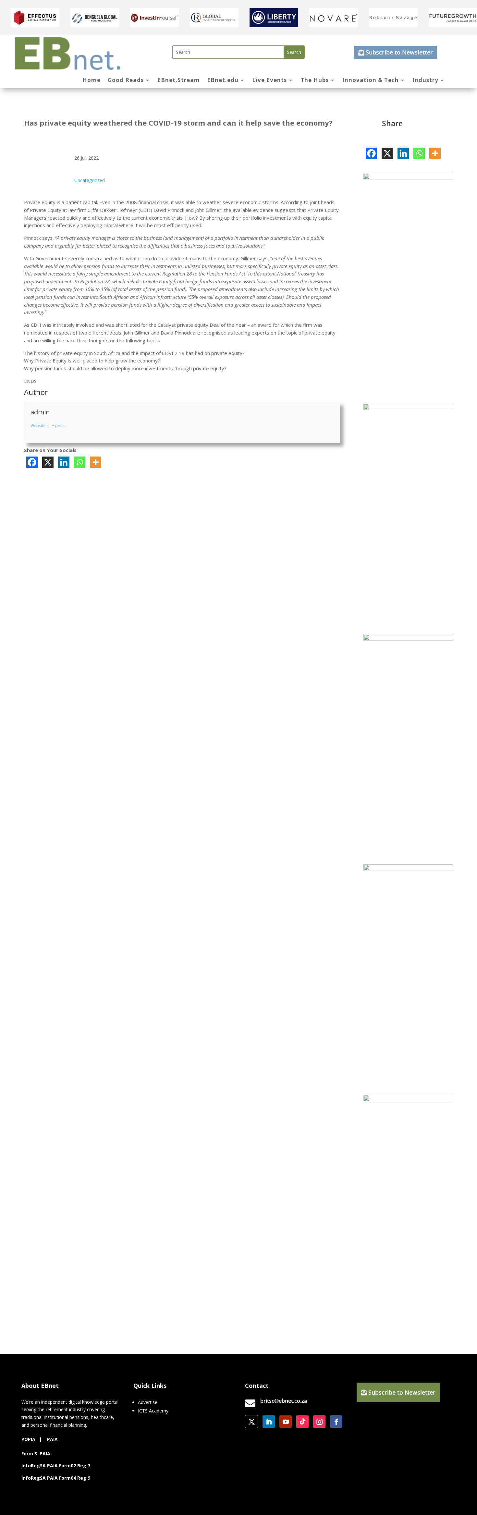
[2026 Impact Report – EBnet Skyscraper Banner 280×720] (408, 639)
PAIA (52, 1439)
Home (91, 81)
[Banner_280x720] (408, 869)
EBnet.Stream (178, 81)
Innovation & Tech (370, 81)
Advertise (147, 1402)
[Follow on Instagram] (319, 1421)
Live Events (269, 81)
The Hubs (314, 81)
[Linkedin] (63, 462)
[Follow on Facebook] (336, 1421)
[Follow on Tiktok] (302, 1421)
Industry (425, 81)
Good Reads (126, 81)
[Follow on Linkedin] (269, 1421)
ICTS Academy (153, 1411)
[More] (95, 462)
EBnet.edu (222, 81)
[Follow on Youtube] (285, 1421)
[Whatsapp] (79, 462)
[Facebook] (32, 462)
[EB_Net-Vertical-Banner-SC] (408, 1099)
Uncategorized (89, 180)
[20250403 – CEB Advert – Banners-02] (408, 408)
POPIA (28, 1439)
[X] (48, 462)
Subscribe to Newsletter (399, 52)
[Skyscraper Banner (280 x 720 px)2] (408, 178)
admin (40, 412)
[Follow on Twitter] (251, 1421)
